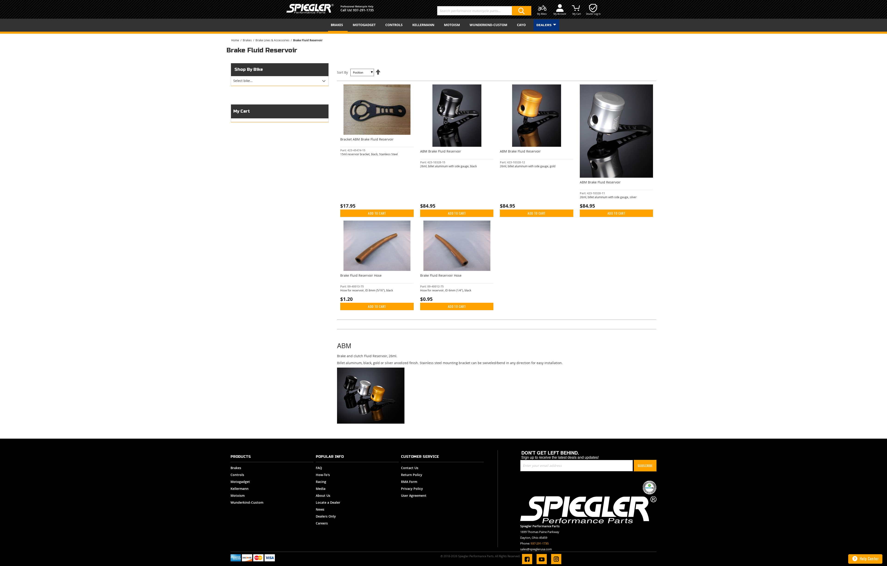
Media (320, 488)
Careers (322, 523)
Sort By (342, 72)
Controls (237, 475)
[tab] (279, 81)
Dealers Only (326, 516)
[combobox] (484, 10)
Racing (321, 481)
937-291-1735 (363, 10)
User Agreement (413, 495)
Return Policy (411, 475)
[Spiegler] (310, 8)
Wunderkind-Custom (247, 502)
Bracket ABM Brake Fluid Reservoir (367, 139)
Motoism (238, 495)
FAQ (319, 468)
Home (235, 40)
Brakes (247, 40)
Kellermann (240, 488)
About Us (323, 495)
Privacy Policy (412, 488)
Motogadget (240, 481)
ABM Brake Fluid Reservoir (440, 151)
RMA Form (409, 481)
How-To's (323, 475)
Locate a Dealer (328, 502)
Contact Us (409, 468)
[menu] (443, 25)
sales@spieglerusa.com (536, 549)
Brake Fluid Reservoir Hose (361, 275)
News (320, 509)
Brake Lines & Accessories (272, 40)
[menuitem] (338, 25)
